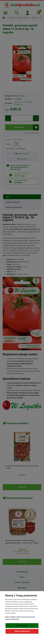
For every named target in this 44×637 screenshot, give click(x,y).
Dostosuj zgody (22, 625)
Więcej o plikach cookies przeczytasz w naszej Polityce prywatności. (20, 618)
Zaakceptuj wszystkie (22, 631)
